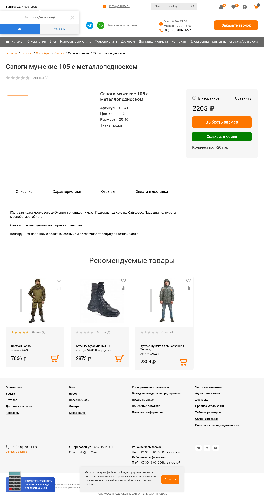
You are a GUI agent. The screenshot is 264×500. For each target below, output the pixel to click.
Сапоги (59, 53)
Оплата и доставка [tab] (152, 191)
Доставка (202, 399)
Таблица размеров (208, 412)
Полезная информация (148, 412)
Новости (74, 393)
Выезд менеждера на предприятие (156, 393)
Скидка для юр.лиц (222, 137)
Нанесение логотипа (75, 42)
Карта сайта (77, 412)
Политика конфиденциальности (217, 425)
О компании (36, 42)
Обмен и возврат (206, 418)
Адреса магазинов (208, 393)
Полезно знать (106, 42)
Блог (53, 42)
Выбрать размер (222, 122)
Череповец (29, 6)
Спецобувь (43, 53)
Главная (11, 53)
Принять (170, 479)
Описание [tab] (24, 191)
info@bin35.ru (119, 6)
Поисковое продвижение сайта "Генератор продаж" (132, 493)
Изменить (59, 28)
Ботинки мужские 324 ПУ (93, 346)
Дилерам (128, 42)
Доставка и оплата (153, 42)
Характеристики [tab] (67, 191)
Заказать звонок (236, 25)
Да (19, 28)
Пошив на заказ (143, 399)
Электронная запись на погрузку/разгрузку (224, 42)
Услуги (10, 393)
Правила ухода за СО (209, 406)
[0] (221, 7)
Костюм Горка (21, 346)
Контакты (179, 42)
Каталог (17, 42)
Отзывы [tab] (108, 191)
